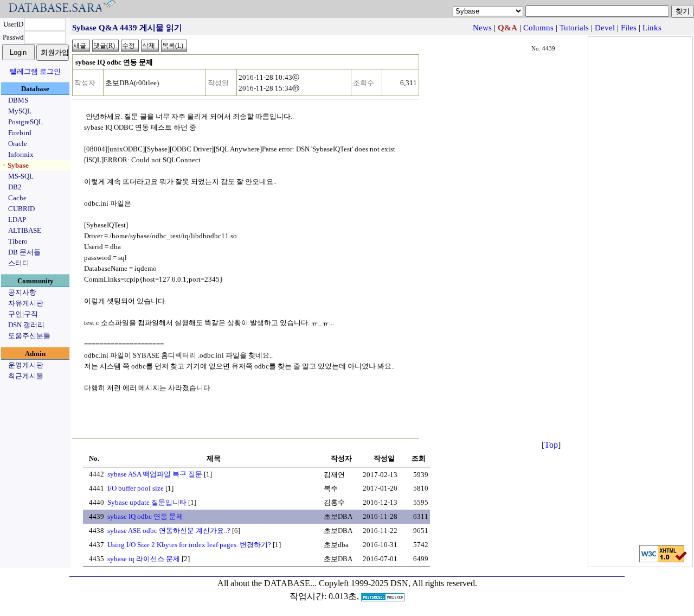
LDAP (17, 219)
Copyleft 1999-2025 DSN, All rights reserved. (398, 583)
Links (651, 27)
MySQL (19, 111)
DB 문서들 (24, 252)
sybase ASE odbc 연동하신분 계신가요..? (168, 530)
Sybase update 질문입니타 (147, 502)
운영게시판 (25, 365)
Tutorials (574, 27)
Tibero (18, 241)
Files (629, 27)
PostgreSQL (25, 122)
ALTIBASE (24, 230)
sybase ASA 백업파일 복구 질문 (154, 474)
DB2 (15, 187)
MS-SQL (21, 176)
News (482, 27)
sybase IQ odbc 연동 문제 (145, 516)
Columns (538, 27)
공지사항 (22, 292)
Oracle (17, 143)
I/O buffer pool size (135, 488)
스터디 (18, 263)
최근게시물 (25, 376)
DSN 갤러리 (26, 325)
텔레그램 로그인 (35, 71)
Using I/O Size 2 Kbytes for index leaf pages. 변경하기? (189, 545)
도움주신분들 (29, 336)
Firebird (19, 133)
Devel (605, 27)
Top (551, 444)
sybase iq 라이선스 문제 (143, 559)
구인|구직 (23, 314)
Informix (21, 154)
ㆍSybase (15, 165)
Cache (17, 198)
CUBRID (21, 209)
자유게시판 (25, 303)
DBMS (18, 100)
